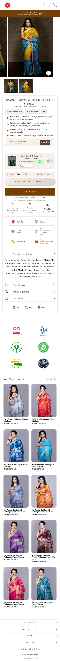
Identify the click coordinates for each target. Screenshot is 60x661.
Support (29, 642)
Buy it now (30, 192)
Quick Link (29, 629)
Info (29, 636)
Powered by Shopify (30, 659)
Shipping (26, 106)
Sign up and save (29, 649)
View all (49, 379)
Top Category (29, 623)
